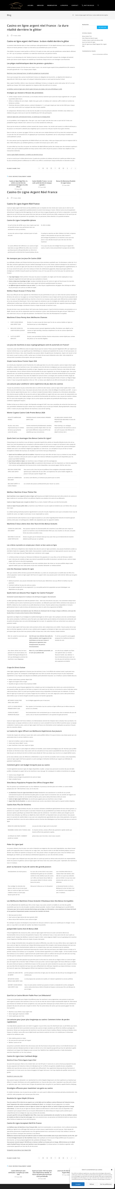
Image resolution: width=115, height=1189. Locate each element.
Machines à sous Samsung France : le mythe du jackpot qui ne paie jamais (28, 73)
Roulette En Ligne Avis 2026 (14, 1076)
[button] (111, 1170)
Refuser (92, 1184)
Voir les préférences (106, 1184)
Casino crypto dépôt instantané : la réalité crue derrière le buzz (25, 154)
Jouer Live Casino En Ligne (88, 42)
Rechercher (85, 24)
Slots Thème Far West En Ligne (89, 38)
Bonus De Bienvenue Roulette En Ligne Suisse (65, 182)
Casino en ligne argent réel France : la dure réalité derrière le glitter (91, 15)
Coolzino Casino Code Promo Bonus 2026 (92, 40)
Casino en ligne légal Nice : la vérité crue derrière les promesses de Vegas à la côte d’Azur (18, 184)
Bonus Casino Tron (87, 36)
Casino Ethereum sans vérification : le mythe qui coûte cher (18, 1172)
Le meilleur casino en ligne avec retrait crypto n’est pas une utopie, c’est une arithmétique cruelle (34, 89)
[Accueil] (73, 15)
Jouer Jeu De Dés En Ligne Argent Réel (66, 1172)
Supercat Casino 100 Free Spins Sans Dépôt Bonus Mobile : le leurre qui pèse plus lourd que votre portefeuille (42, 1173)
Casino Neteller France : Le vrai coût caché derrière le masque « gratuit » (42, 183)
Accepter (78, 1184)
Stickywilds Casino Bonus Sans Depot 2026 (19, 1150)
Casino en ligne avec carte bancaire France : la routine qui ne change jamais (28, 116)
